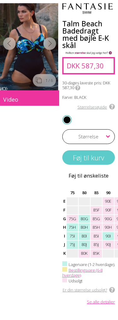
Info (77, 87)
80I (84, 236)
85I (96, 236)
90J (108, 244)
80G (84, 218)
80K (84, 253)
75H (72, 227)
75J (72, 244)
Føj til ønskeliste (89, 175)
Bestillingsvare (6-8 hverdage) (82, 272)
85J (96, 244)
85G (96, 218)
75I (72, 236)
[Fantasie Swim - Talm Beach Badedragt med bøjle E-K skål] (29, 46)
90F (108, 210)
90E (108, 201)
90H (108, 227)
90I (108, 236)
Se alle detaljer (101, 302)
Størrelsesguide (92, 107)
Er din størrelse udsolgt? (85, 290)
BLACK (67, 119)
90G (108, 218)
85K (96, 253)
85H (96, 227)
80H (84, 227)
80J (84, 244)
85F (96, 210)
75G (72, 218)
